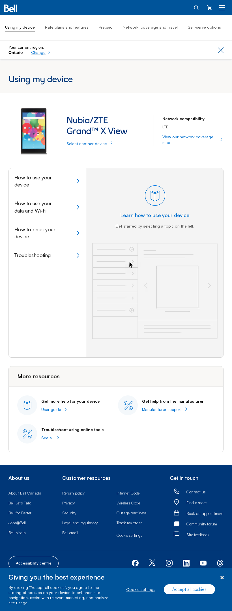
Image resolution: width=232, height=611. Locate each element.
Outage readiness (132, 512)
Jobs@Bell (17, 522)
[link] (176, 491)
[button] (41, 52)
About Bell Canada (24, 493)
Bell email (70, 532)
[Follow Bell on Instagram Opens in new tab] (169, 563)
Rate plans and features (67, 27)
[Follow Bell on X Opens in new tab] (152, 563)
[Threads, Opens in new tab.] (220, 562)
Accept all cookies (189, 589)
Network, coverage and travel (150, 27)
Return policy (73, 493)
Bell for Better (19, 512)
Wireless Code (128, 502)
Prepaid (106, 27)
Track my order (129, 522)
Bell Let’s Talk (19, 502)
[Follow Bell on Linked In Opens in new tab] (186, 562)
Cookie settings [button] (129, 535)
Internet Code (128, 493)
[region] (116, 589)
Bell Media (17, 532)
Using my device (20, 27)
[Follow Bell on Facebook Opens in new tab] (135, 562)
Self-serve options (204, 27)
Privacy (68, 502)
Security (69, 512)
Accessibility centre (33, 563)
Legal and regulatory (80, 522)
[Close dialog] (222, 577)
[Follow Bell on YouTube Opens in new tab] (203, 562)
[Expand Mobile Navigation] (222, 7)
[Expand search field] (196, 7)
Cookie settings (140, 589)
